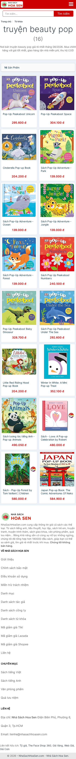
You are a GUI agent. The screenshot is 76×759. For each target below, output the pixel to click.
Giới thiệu (7, 559)
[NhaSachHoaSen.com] (16, 4)
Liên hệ (5, 652)
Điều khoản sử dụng (14, 576)
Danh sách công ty (13, 610)
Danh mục (7, 593)
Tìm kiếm (63, 13)
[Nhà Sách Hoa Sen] (18, 516)
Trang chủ (6, 21)
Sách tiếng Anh (11, 680)
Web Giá (69, 745)
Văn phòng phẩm (12, 689)
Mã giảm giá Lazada (14, 636)
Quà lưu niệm (9, 697)
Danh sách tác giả (13, 602)
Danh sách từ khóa (13, 619)
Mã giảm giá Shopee (14, 644)
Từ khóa (18, 21)
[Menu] (71, 4)
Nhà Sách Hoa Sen (57, 755)
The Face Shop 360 (39, 745)
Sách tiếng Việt (11, 672)
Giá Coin (5, 749)
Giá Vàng (58, 745)
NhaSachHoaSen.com (31, 755)
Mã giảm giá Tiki (12, 627)
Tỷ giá (23, 745)
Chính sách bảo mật (14, 568)
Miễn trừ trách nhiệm (15, 585)
